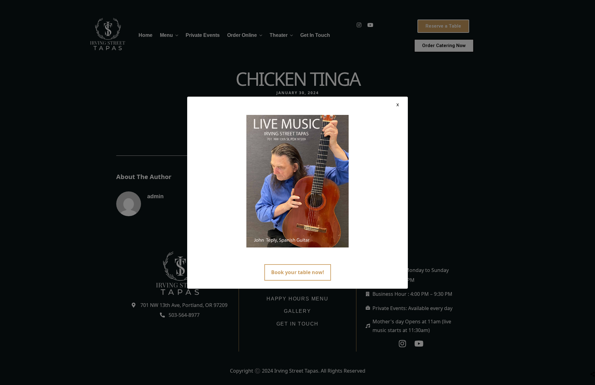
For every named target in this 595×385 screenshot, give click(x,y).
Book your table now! (297, 272)
